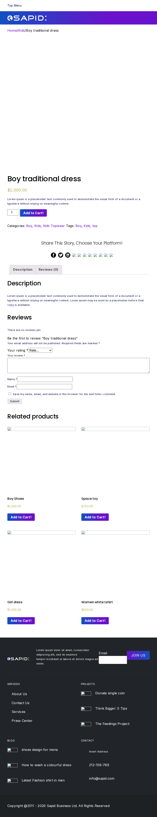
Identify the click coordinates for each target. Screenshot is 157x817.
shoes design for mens (40, 750)
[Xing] (100, 254)
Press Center (22, 721)
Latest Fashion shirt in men (43, 780)
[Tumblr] (90, 254)
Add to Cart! (33, 213)
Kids (21, 30)
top (95, 226)
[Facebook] (53, 254)
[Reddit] (84, 254)
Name (12, 379)
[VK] (95, 254)
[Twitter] (60, 254)
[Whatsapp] (79, 254)
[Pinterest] (74, 254)
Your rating (17, 350)
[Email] (106, 254)
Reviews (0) (48, 269)
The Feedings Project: (112, 724)
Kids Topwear (54, 226)
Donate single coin (110, 693)
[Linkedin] (67, 254)
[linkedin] (139, 806)
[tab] (23, 269)
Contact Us (20, 703)
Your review (16, 355)
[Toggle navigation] (148, 5)
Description (23, 269)
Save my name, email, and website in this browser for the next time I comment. (64, 394)
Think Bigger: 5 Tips (111, 708)
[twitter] (131, 806)
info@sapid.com (101, 778)
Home (12, 30)
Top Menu (14, 5)
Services (18, 712)
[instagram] (146, 806)
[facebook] (124, 806)
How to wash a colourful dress (46, 765)
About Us (19, 694)
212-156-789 (99, 765)
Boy (29, 226)
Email (12, 386)
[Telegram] (111, 254)
